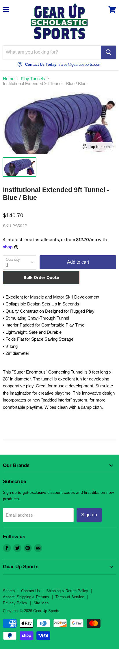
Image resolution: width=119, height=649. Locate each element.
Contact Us (30, 591)
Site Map (41, 603)
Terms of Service (69, 597)
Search (9, 591)
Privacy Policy (15, 603)
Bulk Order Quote (41, 277)
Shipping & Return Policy (67, 591)
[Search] (108, 52)
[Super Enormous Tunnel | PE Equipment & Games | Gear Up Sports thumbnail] (19, 167)
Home (8, 78)
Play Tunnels (33, 78)
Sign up (89, 514)
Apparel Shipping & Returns (26, 597)
